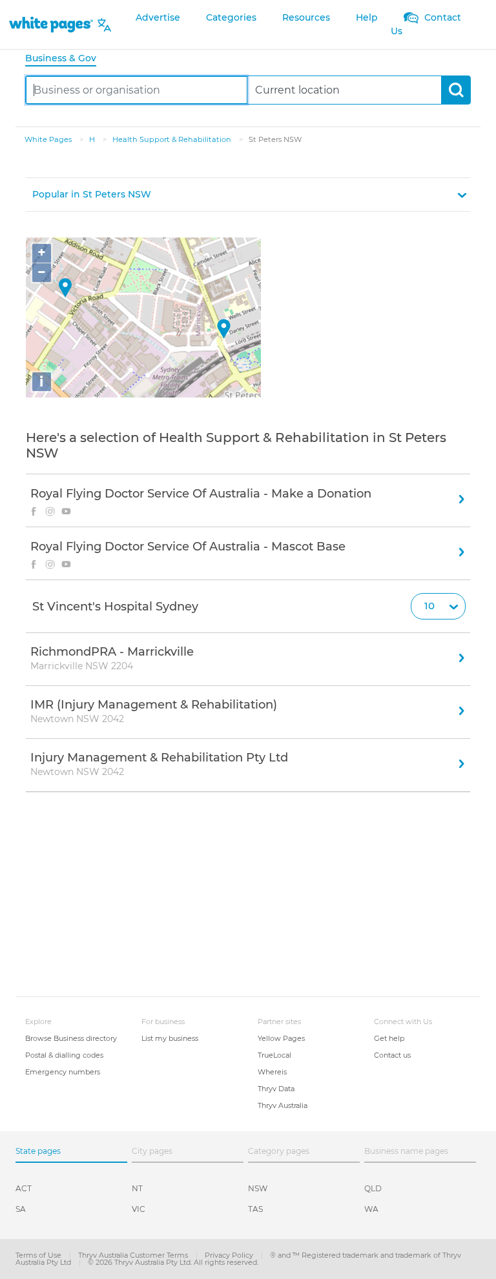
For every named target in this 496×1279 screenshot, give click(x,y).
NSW (257, 1188)
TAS (255, 1209)
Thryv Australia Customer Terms (134, 1255)
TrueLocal (274, 1055)
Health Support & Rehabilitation (172, 139)
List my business (169, 1038)
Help (367, 17)
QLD (373, 1188)
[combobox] (136, 90)
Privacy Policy (230, 1255)
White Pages (49, 139)
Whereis (272, 1071)
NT (137, 1188)
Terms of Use (39, 1255)
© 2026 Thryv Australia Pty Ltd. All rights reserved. (173, 1262)
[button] (248, 194)
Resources (306, 17)
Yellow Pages (281, 1038)
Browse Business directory (71, 1038)
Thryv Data (276, 1088)
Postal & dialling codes (64, 1055)
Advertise (158, 17)
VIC (138, 1209)
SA (21, 1209)
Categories (231, 17)
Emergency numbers (62, 1071)
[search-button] (455, 90)
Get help (389, 1038)
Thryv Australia (282, 1105)
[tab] (66, 59)
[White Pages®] (51, 24)
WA (371, 1209)
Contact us (392, 1055)
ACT (24, 1188)
